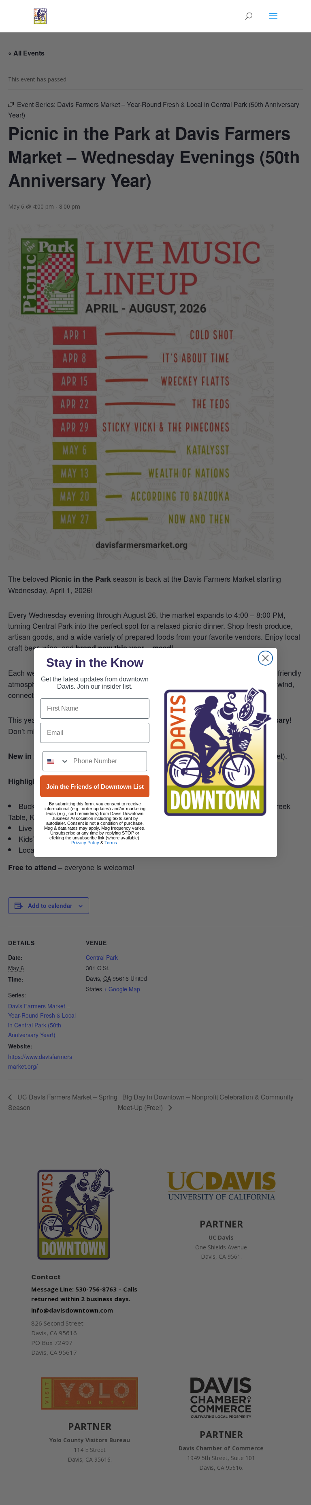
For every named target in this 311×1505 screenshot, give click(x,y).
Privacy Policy (85, 842)
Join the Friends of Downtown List (95, 786)
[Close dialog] (265, 658)
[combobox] (56, 761)
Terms (110, 842)
